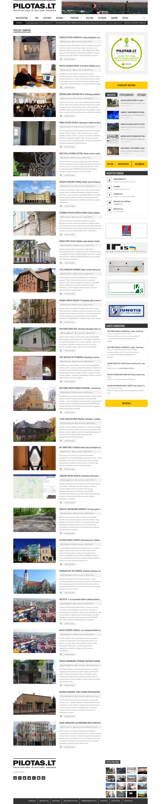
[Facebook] (20, 778)
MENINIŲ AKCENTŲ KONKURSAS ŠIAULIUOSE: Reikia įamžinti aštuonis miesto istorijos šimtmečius (133, 136)
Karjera (104, 801)
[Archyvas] (38, 778)
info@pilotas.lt (118, 204)
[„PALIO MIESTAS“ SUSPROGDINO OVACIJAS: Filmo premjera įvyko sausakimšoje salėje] (131, 794)
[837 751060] (34, 778)
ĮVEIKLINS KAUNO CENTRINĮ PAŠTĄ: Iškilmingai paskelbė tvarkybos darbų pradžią (80, 94)
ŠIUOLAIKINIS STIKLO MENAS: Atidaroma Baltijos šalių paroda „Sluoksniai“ (60, 23)
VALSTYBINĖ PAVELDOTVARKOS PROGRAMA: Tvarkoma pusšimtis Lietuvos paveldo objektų (80, 388)
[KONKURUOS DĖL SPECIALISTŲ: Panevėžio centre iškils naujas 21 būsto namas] (142, 778)
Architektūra (22, 17)
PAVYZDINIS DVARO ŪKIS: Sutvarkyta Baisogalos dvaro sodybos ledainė (80, 328)
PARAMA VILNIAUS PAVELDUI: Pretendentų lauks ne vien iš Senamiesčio (80, 300)
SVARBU (117, 187)
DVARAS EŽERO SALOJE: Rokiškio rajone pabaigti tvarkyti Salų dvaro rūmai (80, 241)
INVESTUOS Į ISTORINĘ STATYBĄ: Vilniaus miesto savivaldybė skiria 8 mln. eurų (80, 153)
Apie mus (56, 801)
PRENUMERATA (120, 179)
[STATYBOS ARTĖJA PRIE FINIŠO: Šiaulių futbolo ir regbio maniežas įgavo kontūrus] (131, 778)
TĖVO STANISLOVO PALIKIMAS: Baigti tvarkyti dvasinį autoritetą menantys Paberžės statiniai (80, 269)
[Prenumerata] (15, 778)
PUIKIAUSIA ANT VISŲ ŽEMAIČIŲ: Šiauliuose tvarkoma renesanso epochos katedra (80, 570)
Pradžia (32, 801)
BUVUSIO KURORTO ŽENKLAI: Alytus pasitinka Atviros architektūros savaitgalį (131, 23)
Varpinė (114, 17)
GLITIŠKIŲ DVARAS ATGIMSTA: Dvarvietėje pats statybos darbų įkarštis (80, 540)
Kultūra (89, 17)
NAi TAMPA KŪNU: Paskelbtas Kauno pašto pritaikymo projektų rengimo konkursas (80, 447)
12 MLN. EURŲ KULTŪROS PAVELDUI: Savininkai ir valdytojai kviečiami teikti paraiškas (80, 419)
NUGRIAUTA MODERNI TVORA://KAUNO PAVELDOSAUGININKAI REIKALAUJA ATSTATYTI (80, 692)
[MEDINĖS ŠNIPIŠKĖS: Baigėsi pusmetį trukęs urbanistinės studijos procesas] (142, 786)
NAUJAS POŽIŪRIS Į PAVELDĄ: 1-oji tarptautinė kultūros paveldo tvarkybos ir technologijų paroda (80, 630)
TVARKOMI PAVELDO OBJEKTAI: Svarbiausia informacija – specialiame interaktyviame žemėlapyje (80, 475)
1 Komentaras (80, 575)
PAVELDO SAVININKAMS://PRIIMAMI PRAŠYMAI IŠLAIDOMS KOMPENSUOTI (80, 661)
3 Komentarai (81, 696)
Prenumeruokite (89, 801)
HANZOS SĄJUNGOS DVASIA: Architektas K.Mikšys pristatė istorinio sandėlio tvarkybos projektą (80, 65)
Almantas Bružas (93, 665)
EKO (36, 17)
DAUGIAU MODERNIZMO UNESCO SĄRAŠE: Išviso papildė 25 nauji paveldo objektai (126, 385)
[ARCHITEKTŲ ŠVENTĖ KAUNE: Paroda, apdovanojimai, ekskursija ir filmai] (142, 794)
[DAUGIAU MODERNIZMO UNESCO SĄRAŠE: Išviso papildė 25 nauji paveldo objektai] (110, 786)
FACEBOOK (118, 194)
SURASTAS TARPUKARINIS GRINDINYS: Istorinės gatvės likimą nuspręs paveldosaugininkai (80, 509)
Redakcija (44, 801)
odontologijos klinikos (126, 368)
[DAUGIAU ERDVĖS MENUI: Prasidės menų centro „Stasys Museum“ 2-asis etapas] (110, 770)
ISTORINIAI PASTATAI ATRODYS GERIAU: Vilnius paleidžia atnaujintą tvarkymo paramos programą (80, 212)
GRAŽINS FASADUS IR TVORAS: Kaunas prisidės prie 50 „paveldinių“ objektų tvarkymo (126, 363)
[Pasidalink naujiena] (24, 778)
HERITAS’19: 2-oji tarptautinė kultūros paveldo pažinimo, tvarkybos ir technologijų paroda (80, 599)
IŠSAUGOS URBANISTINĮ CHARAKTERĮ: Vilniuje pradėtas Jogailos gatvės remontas (126, 374)
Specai (125, 17)
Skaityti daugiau (69, 59)
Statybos (47, 17)
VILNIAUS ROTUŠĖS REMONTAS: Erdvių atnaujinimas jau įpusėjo (80, 37)
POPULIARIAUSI (126, 95)
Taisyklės (128, 801)
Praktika (75, 17)
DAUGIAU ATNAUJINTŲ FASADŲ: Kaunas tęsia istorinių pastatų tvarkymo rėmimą (80, 181)
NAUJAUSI (111, 95)
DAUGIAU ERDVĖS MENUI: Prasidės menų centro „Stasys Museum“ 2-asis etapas (133, 100)
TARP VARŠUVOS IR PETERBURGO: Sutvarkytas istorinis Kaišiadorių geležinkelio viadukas (80, 357)
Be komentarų (78, 41)
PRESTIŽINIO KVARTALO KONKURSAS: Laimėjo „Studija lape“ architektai (126, 331)
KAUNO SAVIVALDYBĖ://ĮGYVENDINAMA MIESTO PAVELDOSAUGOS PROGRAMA (80, 722)
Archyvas (115, 801)
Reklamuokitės (71, 801)
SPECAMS (141, 95)
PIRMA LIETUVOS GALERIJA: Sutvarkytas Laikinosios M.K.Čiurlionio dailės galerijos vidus (80, 122)
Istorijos (102, 17)
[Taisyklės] (43, 778)
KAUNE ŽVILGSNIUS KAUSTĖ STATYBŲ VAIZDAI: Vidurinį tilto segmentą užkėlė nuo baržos (133, 124)
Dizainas (59, 17)
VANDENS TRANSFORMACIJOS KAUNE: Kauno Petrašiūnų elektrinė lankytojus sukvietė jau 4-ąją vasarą (133, 112)
